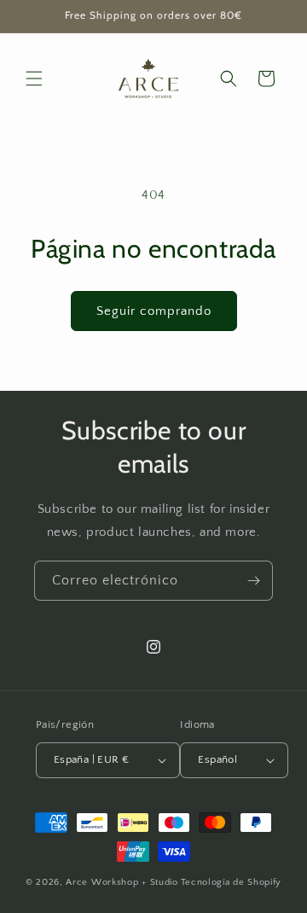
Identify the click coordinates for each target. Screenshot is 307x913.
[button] (34, 78)
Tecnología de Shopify (231, 882)
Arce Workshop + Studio (121, 882)
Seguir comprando (153, 311)
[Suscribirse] (253, 581)
